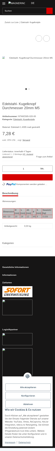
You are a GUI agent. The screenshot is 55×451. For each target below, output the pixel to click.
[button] (41, 3)
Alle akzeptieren (28, 387)
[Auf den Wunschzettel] (46, 38)
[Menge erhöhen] (49, 169)
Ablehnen (28, 404)
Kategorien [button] (8, 243)
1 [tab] (26, 89)
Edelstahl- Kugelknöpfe (24, 119)
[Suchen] (49, 11)
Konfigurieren (28, 395)
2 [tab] (29, 89)
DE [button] (32, 3)
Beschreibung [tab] (10, 193)
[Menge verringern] (5, 169)
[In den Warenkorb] (4, 31)
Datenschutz (24, 442)
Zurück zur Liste (11, 22)
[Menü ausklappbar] (3, 2)
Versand (26, 140)
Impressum (10, 442)
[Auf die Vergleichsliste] (39, 38)
